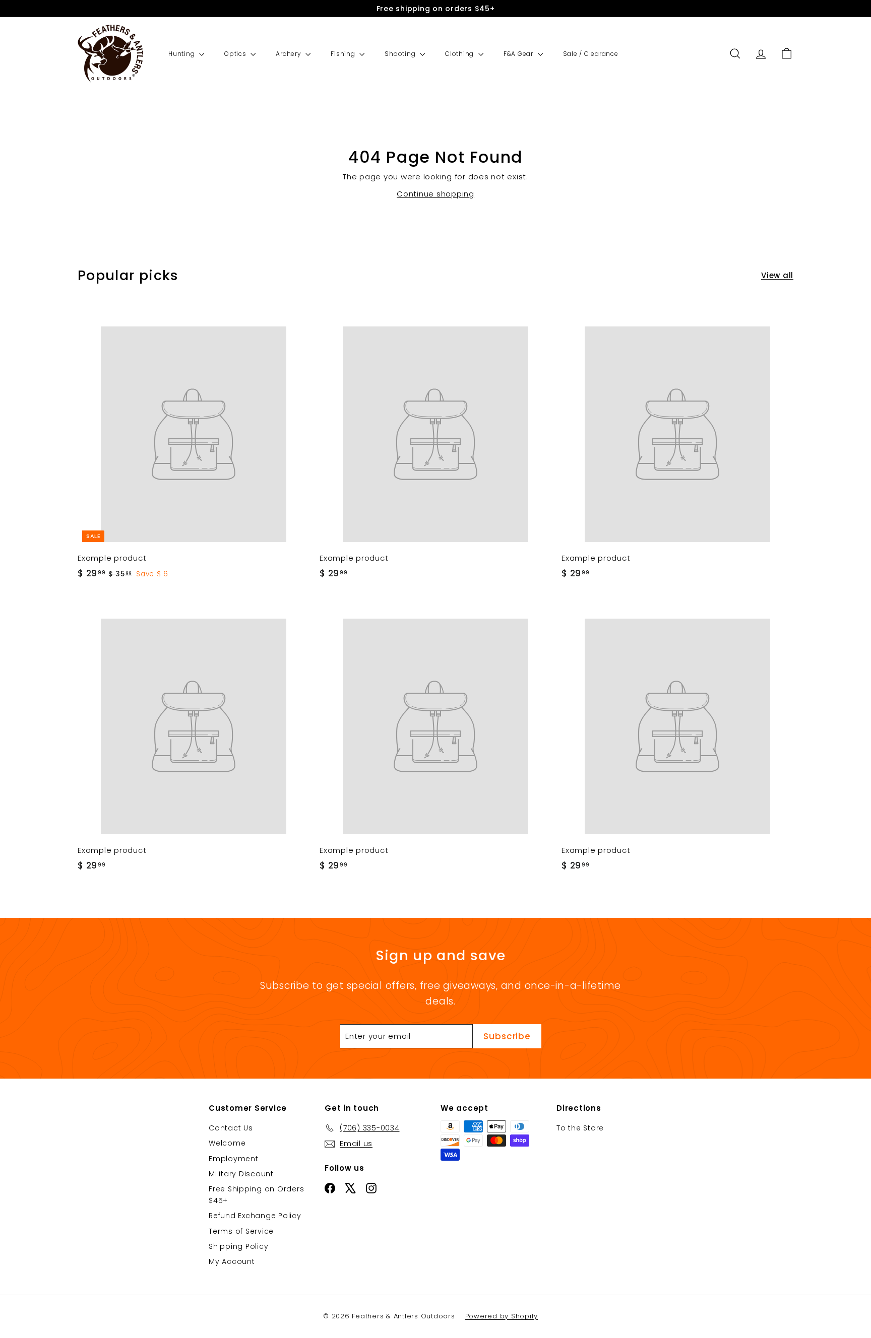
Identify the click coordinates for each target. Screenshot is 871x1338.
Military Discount (241, 1174)
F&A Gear (519, 53)
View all (777, 275)
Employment (234, 1159)
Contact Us (231, 1128)
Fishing (344, 53)
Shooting (401, 53)
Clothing (460, 53)
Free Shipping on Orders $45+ (256, 1194)
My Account (232, 1261)
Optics (236, 53)
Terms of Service (241, 1231)
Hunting (182, 53)
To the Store (580, 1128)
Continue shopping (435, 193)
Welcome (227, 1143)
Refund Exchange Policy (255, 1216)
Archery (289, 53)
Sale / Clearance (590, 53)
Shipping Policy (238, 1246)
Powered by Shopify (501, 1316)
